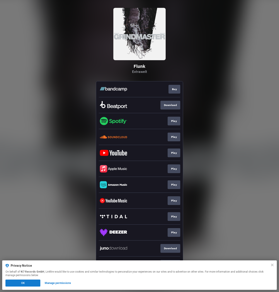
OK (23, 283)
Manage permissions (58, 283)
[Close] (272, 264)
